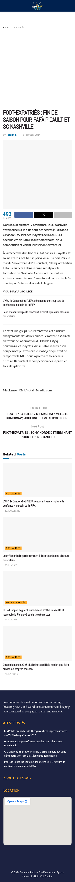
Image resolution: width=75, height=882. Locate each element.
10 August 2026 (12, 511)
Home (6, 27)
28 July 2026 (10, 565)
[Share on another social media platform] (63, 215)
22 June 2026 (11, 674)
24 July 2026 (10, 620)
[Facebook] (9, 855)
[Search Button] (70, 6)
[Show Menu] (4, 6)
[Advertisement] (37, 69)
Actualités (18, 27)
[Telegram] (29, 863)
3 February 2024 (31, 134)
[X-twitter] (41, 855)
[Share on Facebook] (23, 215)
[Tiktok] (21, 863)
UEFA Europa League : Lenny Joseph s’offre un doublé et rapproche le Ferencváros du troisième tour (33, 612)
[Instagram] (49, 855)
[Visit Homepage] (37, 6)
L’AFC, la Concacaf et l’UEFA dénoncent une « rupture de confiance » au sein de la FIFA (33, 503)
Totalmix (11, 134)
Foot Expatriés (16, 602)
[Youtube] (58, 855)
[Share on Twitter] (43, 215)
